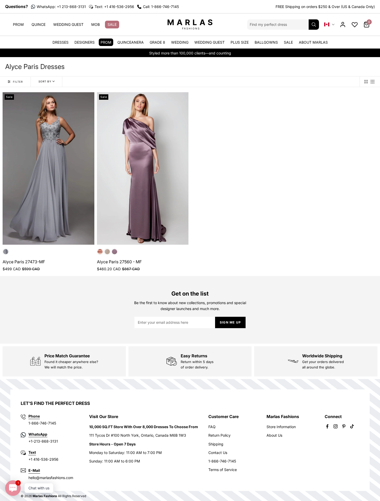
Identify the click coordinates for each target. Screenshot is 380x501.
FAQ (212, 427)
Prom (18, 24)
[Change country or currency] (329, 24)
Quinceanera (130, 42)
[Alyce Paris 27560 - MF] (143, 168)
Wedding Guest (68, 24)
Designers (84, 42)
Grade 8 (157, 42)
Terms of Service (222, 469)
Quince (38, 24)
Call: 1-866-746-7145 (161, 6)
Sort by (45, 81)
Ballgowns (266, 42)
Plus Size (240, 42)
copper (100, 252)
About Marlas (313, 42)
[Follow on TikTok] (352, 426)
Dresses (60, 42)
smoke (114, 252)
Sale (112, 24)
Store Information (281, 427)
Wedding (179, 42)
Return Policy (219, 435)
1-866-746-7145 (222, 461)
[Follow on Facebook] (327, 426)
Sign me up (230, 322)
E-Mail (34, 470)
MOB (95, 24)
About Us (274, 435)
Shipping (215, 444)
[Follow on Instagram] (335, 426)
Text (32, 452)
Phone (34, 416)
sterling (6, 252)
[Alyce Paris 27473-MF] (48, 168)
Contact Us (217, 452)
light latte (107, 252)
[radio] (365, 81)
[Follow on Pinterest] (343, 426)
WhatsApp (37, 434)
